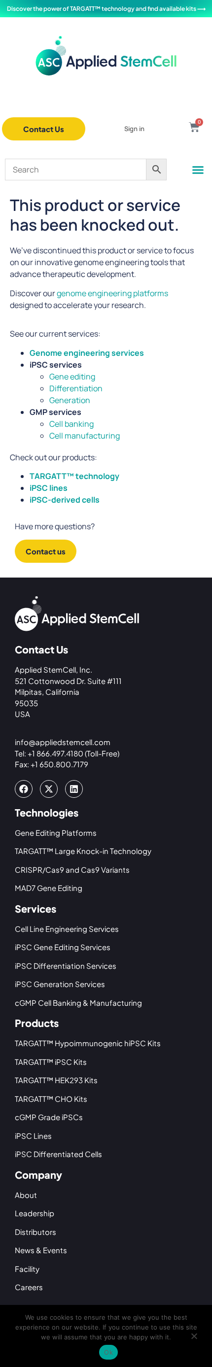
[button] (198, 170)
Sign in (134, 128)
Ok (108, 1352)
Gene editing (72, 376)
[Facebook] (24, 789)
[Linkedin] (74, 789)
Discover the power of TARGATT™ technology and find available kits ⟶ (106, 8)
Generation (69, 400)
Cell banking (71, 423)
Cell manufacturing (84, 435)
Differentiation (76, 388)
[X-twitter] (49, 789)
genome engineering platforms (112, 293)
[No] (194, 1339)
